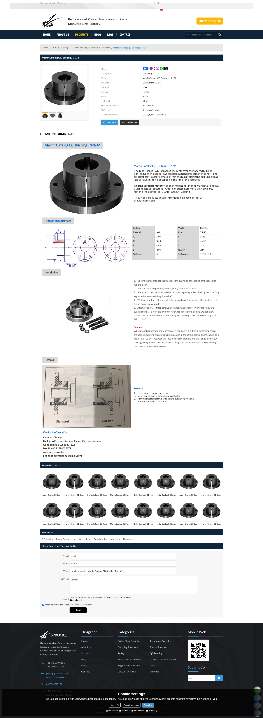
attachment (77, 600)
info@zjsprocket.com (144, 200)
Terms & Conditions (82, 604)
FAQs (110, 35)
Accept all (148, 705)
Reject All (114, 705)
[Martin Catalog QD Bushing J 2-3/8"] (97, 510)
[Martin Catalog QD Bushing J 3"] (166, 481)
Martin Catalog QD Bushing (85, 47)
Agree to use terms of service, (68, 604)
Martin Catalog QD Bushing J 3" (166, 495)
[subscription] (219, 678)
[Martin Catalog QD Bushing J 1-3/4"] (188, 510)
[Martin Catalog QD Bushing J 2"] (143, 510)
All (52, 47)
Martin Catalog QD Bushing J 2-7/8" (211, 495)
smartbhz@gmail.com (56, 677)
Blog (97, 35)
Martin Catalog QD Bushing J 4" (97, 495)
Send (78, 610)
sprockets (115, 539)
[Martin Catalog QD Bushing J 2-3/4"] (188, 481)
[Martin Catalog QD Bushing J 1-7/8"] (166, 510)
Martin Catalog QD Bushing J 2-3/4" (188, 495)
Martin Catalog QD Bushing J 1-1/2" (211, 524)
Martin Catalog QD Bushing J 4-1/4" (51, 495)
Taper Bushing (100, 539)
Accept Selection (131, 705)
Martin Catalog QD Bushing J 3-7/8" (120, 495)
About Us (63, 35)
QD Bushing (62, 47)
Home (47, 35)
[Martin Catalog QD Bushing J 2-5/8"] (51, 510)
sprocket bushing (82, 539)
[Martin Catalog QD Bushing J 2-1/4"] (120, 510)
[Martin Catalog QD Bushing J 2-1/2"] (74, 510)
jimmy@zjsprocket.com (57, 673)
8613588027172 (54, 684)
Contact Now (109, 122)
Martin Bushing (63, 539)
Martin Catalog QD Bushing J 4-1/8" (74, 495)
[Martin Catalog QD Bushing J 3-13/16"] (143, 481)
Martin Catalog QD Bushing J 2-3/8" (97, 524)
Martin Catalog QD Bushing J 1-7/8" (166, 524)
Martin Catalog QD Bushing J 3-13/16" (143, 495)
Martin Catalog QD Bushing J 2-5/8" (51, 524)
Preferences (139, 710)
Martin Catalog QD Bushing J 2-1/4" (120, 524)
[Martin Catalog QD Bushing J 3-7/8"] (120, 481)
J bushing (127, 539)
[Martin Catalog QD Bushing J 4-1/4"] (51, 481)
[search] (220, 35)
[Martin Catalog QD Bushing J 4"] (97, 481)
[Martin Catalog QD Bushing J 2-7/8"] (211, 481)
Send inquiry (212, 20)
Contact (124, 35)
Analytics (126, 710)
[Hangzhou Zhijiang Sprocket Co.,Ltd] (84, 21)
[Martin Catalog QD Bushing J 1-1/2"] (211, 510)
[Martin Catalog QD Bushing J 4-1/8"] (74, 481)
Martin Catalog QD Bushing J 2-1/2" (74, 524)
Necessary (113, 710)
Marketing (153, 710)
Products (81, 35)
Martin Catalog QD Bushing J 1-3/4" (188, 524)
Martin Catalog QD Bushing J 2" (143, 524)
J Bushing (105, 47)
